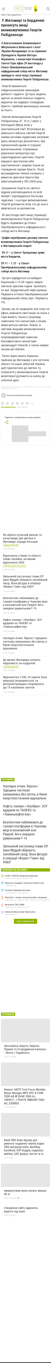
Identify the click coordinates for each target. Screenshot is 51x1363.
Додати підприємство (25, 921)
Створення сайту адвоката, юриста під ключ (21, 1209)
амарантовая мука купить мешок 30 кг (25, 1192)
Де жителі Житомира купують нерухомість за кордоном (21, 661)
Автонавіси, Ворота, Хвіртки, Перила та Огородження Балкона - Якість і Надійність (25, 1049)
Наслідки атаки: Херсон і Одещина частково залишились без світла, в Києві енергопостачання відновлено (25, 643)
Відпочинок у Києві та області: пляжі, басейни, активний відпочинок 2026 (22, 559)
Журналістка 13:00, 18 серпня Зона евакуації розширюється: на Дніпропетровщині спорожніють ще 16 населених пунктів (25, 682)
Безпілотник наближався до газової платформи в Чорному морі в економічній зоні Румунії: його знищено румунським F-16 (25, 603)
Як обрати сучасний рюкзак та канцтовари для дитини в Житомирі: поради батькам (22, 538)
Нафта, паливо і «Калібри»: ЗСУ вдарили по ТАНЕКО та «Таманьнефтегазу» (22, 623)
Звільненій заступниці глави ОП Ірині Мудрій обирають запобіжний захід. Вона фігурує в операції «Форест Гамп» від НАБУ (25, 581)
